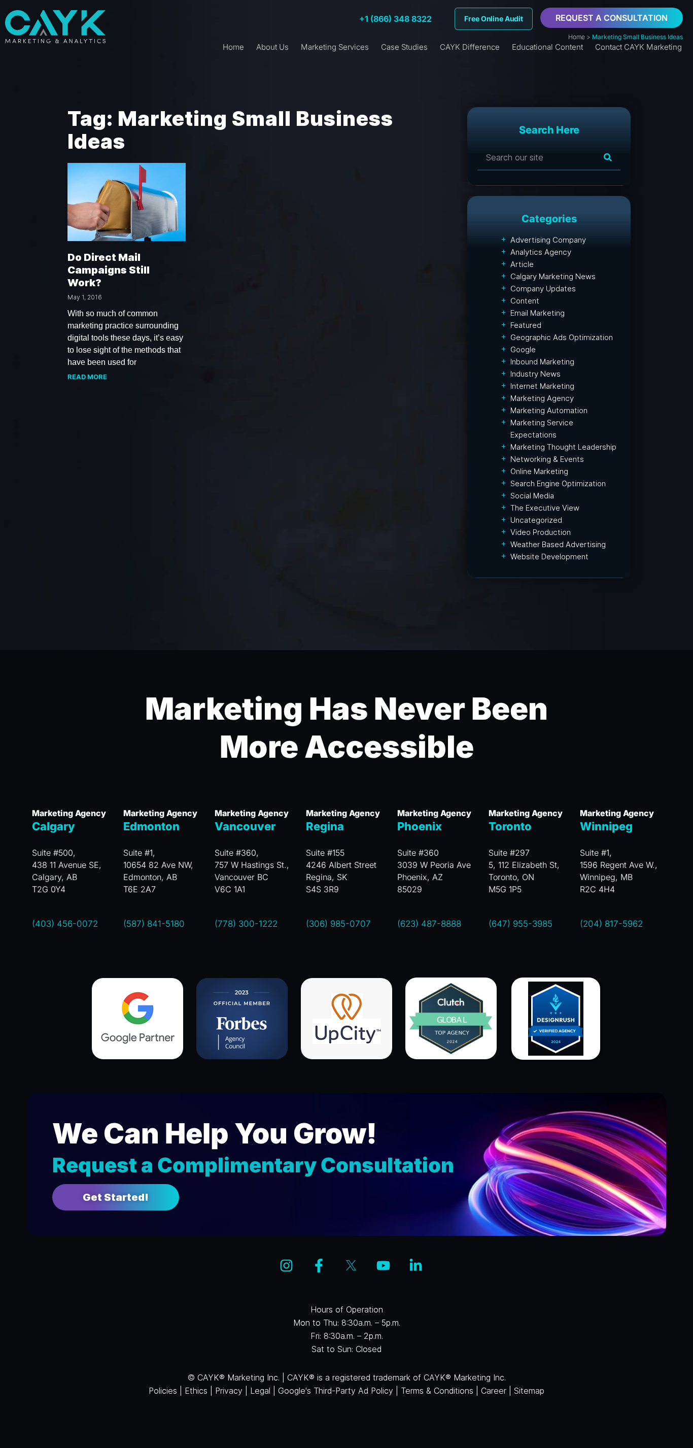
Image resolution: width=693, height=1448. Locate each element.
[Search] (607, 157)
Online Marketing (539, 471)
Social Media (532, 495)
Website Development (549, 556)
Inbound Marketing (542, 361)
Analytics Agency (540, 252)
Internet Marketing (542, 386)
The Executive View (544, 508)
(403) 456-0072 (65, 924)
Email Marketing (537, 313)
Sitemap (529, 1391)
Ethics (196, 1391)
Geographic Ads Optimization (561, 337)
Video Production (540, 532)
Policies (163, 1391)
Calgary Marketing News (553, 276)
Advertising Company (548, 240)
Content (524, 301)
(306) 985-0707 (338, 924)
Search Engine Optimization (558, 483)
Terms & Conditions (437, 1391)
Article (522, 264)
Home (576, 37)
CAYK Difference (470, 47)
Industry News (535, 374)
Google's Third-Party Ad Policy (335, 1391)
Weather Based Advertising (558, 544)
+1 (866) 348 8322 (395, 19)
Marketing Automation (548, 410)
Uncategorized (536, 520)
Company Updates (543, 288)
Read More (87, 377)
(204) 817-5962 (611, 924)
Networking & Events (547, 459)
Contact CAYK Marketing (638, 47)
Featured (525, 325)
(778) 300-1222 (246, 924)
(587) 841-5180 (154, 924)
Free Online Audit (493, 18)
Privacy (228, 1391)
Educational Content (547, 47)
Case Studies (404, 47)
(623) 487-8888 (429, 924)
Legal (260, 1391)
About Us (272, 47)
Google (523, 349)
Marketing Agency (542, 398)
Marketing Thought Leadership (563, 447)
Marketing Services (335, 47)
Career (493, 1391)
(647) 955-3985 (520, 924)
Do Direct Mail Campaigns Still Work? (108, 270)
